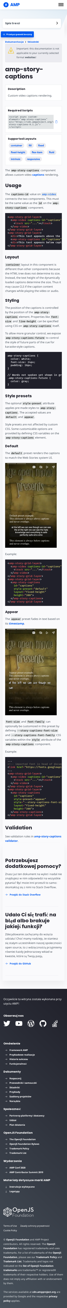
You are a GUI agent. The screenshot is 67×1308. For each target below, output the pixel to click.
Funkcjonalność (18, 1063)
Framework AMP (18, 1050)
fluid (51, 152)
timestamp (16, 623)
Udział (12, 1120)
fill (30, 145)
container (16, 145)
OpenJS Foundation (17, 1239)
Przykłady (14, 1091)
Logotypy (14, 1191)
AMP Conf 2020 (17, 1167)
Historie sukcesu (18, 1059)
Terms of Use (10, 1225)
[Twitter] (6, 1023)
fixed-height (18, 152)
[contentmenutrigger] (31, 23)
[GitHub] (43, 1023)
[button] (61, 4)
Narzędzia (14, 1101)
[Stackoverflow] (55, 1023)
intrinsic (15, 159)
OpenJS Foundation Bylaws (24, 1143)
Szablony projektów (20, 1096)
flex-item (37, 152)
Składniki (33, 41)
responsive (33, 159)
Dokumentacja (14, 41)
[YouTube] (18, 1023)
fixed (41, 145)
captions (38, 175)
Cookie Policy (10, 1230)
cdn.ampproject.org (44, 1292)
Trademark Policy (19, 1148)
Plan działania (17, 1124)
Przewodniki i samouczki (23, 1082)
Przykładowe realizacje (22, 1054)
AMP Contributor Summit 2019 (26, 1172)
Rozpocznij (15, 1078)
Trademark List (17, 1152)
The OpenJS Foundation (22, 1139)
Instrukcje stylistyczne (22, 1186)
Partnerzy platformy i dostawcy (26, 1115)
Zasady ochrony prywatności (34, 1225)
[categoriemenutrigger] (17, 34)
